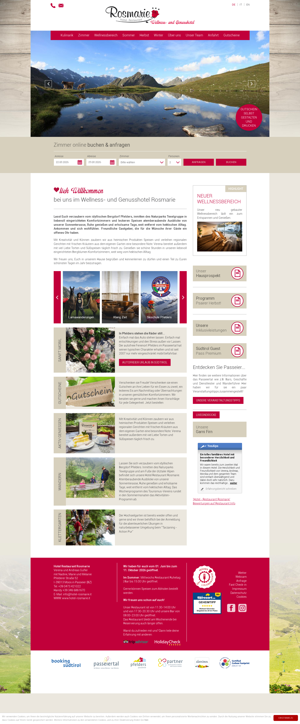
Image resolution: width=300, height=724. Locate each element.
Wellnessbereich (106, 35)
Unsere (204, 429)
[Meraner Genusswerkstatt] (204, 577)
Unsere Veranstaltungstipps (218, 400)
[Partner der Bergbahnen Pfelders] (170, 663)
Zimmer (83, 35)
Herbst (144, 35)
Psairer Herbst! (208, 300)
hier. (146, 720)
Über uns (174, 35)
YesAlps (213, 446)
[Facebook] (231, 608)
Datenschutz (238, 592)
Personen (173, 156)
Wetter (242, 572)
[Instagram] (242, 608)
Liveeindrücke (206, 415)
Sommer (128, 35)
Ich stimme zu (285, 718)
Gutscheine (231, 35)
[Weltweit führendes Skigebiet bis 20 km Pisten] (207, 603)
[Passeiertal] (106, 663)
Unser (208, 273)
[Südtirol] (202, 662)
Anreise (59, 156)
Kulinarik (67, 35)
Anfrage (241, 580)
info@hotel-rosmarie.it (77, 594)
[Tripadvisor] (136, 642)
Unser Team (194, 35)
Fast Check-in (238, 584)
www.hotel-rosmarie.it (76, 598)
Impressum (239, 588)
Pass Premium (208, 351)
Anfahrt (213, 35)
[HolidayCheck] (167, 642)
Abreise (91, 156)
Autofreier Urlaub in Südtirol (144, 362)
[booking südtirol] (66, 662)
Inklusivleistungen (211, 328)
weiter (233, 483)
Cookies (242, 596)
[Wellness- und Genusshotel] (150, 15)
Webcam (241, 576)
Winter (158, 35)
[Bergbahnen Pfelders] (138, 662)
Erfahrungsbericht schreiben (221, 488)
